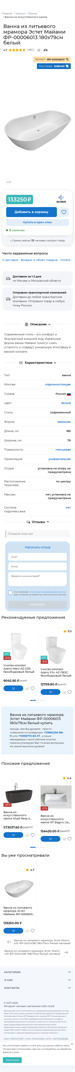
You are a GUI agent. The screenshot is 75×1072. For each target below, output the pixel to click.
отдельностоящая (58, 384)
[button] (33, 700)
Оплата (65, 260)
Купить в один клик (37, 222)
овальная (64, 422)
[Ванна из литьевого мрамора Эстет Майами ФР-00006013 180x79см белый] (18, 888)
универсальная (59, 459)
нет (68, 507)
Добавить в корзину (31, 212)
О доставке (10, 260)
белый (66, 403)
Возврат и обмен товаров (39, 260)
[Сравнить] (46, 50)
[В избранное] (64, 212)
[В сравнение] (27, 688)
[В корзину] (13, 688)
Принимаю (12, 1060)
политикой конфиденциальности (47, 592)
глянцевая (63, 449)
